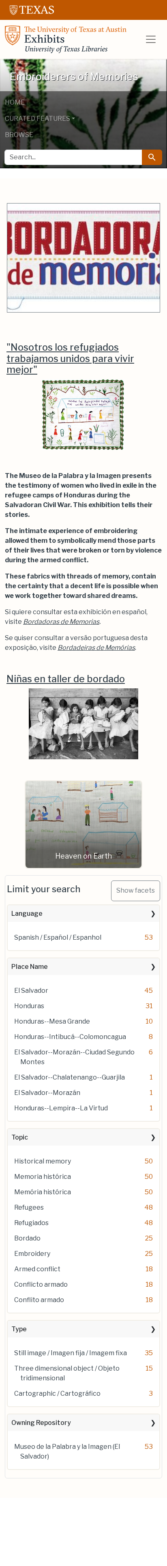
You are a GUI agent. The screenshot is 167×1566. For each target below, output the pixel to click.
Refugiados (31, 1223)
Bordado (27, 1238)
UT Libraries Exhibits (65, 39)
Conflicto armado (41, 1284)
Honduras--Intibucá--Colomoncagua (70, 1037)
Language (27, 913)
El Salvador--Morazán (47, 1093)
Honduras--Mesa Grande (52, 1021)
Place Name (29, 966)
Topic (19, 1137)
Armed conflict (37, 1269)
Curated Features (37, 118)
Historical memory (42, 1161)
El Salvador (31, 990)
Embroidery (32, 1254)
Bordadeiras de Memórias (96, 647)
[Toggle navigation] (150, 39)
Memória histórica (42, 1192)
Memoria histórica (42, 1176)
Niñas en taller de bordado (65, 679)
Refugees (29, 1207)
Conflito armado (39, 1300)
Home (15, 102)
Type (19, 1329)
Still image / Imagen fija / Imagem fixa (70, 1353)
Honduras (29, 1006)
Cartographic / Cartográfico (57, 1393)
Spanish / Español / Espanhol (57, 937)
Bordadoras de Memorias (61, 622)
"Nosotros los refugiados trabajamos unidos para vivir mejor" (70, 359)
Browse (19, 135)
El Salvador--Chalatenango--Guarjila (69, 1077)
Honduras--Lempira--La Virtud (61, 1108)
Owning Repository (41, 1423)
